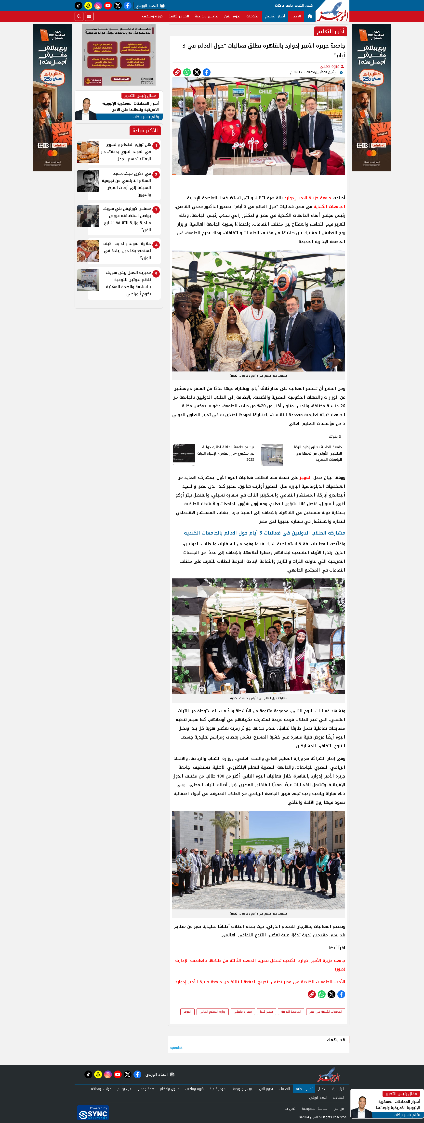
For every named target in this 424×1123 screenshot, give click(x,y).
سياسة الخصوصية (315, 1108)
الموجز (306, 477)
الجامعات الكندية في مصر (325, 1011)
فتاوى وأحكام (169, 1088)
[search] (79, 16)
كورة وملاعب (152, 16)
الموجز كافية (179, 16)
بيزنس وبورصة (206, 16)
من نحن (338, 1108)
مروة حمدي (330, 66)
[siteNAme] (332, 11)
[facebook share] (207, 72)
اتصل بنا (290, 1108)
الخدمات (252, 16)
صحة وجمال (145, 1088)
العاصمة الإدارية (291, 1011)
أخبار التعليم (275, 16)
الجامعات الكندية (329, 206)
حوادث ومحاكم (101, 1088)
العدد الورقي (145, 6)
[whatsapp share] (187, 72)
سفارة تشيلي (243, 1011)
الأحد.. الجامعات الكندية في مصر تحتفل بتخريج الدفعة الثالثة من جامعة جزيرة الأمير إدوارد (260, 982)
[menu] (89, 16)
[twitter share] (197, 72)
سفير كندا (266, 1011)
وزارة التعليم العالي (212, 1011)
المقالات (338, 1097)
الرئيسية (338, 1088)
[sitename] (328, 1074)
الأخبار (296, 16)
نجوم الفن (232, 16)
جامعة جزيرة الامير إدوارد (307, 198)
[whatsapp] (177, 72)
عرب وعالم (124, 1088)
